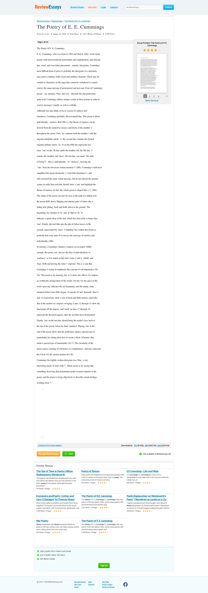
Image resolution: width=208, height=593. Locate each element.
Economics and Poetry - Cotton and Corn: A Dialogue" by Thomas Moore (55, 497)
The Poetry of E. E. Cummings (96, 520)
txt (135, 445)
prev (137, 96)
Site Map (105, 582)
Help (90, 582)
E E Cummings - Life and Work (142, 471)
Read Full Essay (48, 454)
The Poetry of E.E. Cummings (96, 496)
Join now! (92, 7)
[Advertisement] (104, 412)
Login (103, 7)
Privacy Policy (107, 584)
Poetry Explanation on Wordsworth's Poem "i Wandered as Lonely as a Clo (146, 497)
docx (159, 445)
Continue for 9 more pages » (50, 445)
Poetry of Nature (90, 471)
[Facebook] (125, 586)
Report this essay (152, 100)
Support (114, 7)
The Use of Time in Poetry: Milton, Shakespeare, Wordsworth (54, 473)
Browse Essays (77, 7)
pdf (146, 445)
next (167, 96)
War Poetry (42, 520)
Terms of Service (108, 587)
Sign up (104, 565)
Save (70, 453)
